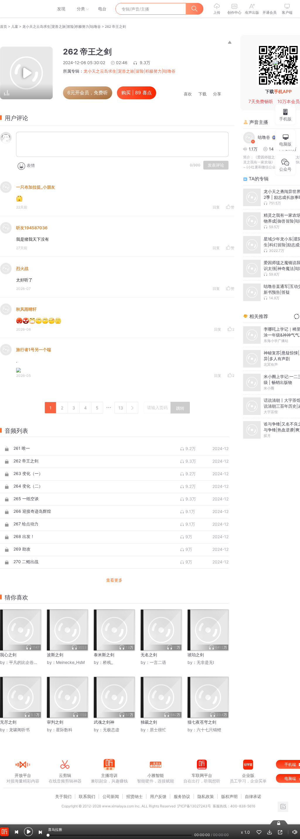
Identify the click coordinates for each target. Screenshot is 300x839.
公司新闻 (111, 796)
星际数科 (64, 729)
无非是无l (205, 662)
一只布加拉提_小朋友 (35, 186)
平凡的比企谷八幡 (25, 662)
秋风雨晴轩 (26, 309)
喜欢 (188, 94)
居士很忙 (158, 729)
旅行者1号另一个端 (33, 349)
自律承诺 (253, 796)
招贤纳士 (134, 796)
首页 (3, 26)
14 (271, 148)
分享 (217, 94)
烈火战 (22, 268)
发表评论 (216, 165)
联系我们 (87, 796)
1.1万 (253, 148)
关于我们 (63, 796)
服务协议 (182, 796)
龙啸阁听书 (19, 729)
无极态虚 (111, 729)
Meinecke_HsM (70, 662)
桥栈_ (108, 662)
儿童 (14, 26)
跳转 (180, 408)
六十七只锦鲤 (209, 729)
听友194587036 (31, 227)
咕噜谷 (264, 137)
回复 (216, 207)
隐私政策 (205, 796)
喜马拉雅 (22, 9)
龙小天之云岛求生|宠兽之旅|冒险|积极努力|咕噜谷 (61, 26)
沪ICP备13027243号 (194, 806)
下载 (202, 94)
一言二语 (158, 662)
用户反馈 (158, 796)
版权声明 (229, 796)
